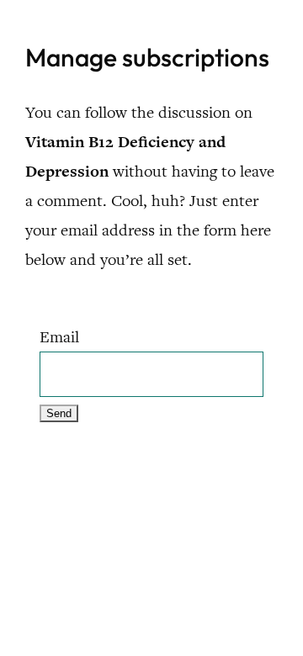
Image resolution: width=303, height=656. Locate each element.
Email (59, 336)
